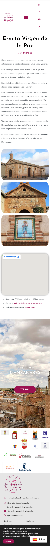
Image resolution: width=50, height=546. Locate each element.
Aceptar (8, 541)
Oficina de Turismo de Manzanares (28, 303)
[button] (26, 17)
